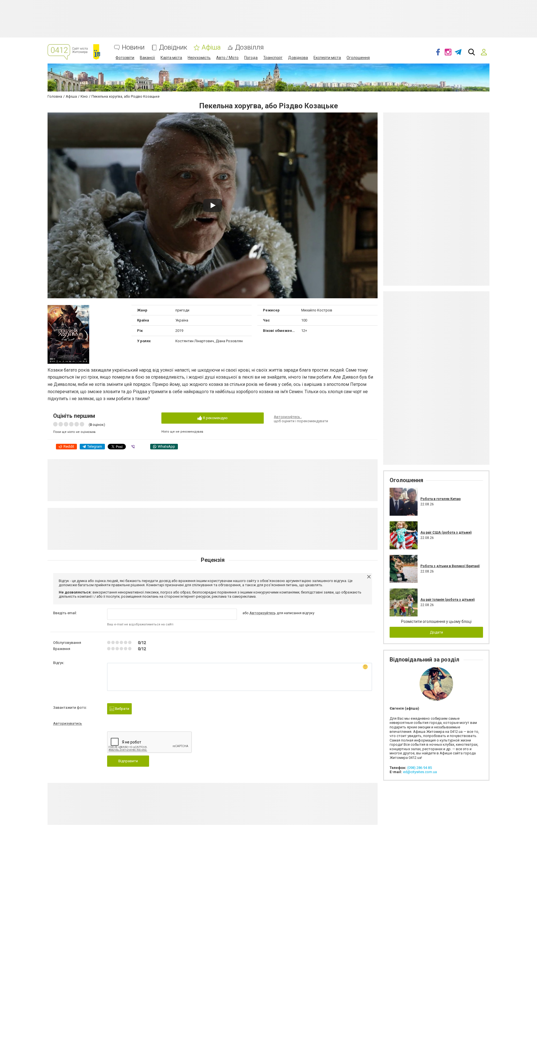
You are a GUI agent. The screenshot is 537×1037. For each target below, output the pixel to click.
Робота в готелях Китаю (440, 499)
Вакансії (147, 57)
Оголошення (358, 57)
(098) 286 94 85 (419, 768)
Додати (436, 632)
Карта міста (171, 57)
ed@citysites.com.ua (420, 772)
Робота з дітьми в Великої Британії (450, 566)
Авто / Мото (227, 57)
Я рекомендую (215, 418)
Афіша (211, 47)
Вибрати (121, 709)
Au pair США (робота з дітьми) (446, 532)
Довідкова (298, 57)
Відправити (128, 761)
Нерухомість (199, 57)
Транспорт (272, 57)
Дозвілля (249, 47)
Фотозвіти (125, 57)
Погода (251, 57)
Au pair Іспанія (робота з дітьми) (447, 600)
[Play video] (212, 205)
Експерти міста (327, 57)
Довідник (173, 47)
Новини (133, 47)
